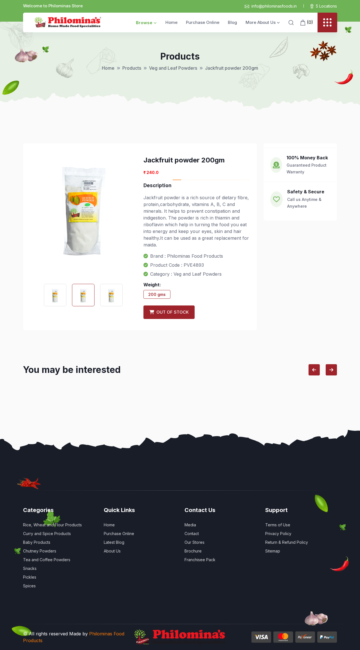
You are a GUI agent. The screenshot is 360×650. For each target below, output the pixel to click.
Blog (232, 22)
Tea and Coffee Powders (46, 559)
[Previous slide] (314, 369)
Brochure (193, 551)
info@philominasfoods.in (274, 6)
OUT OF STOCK (171, 312)
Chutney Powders (39, 551)
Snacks (30, 568)
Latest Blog (114, 542)
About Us (112, 551)
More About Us (261, 22)
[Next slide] (331, 369)
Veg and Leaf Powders (173, 68)
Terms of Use (277, 524)
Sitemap (272, 551)
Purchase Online (202, 22)
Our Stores (194, 542)
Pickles (29, 577)
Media (190, 524)
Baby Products (36, 542)
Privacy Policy (278, 533)
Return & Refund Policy (286, 542)
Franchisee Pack (199, 559)
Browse (144, 22)
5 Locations (326, 6)
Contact (191, 533)
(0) (309, 22)
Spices (29, 585)
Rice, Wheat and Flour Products (52, 524)
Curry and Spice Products (47, 533)
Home (171, 22)
